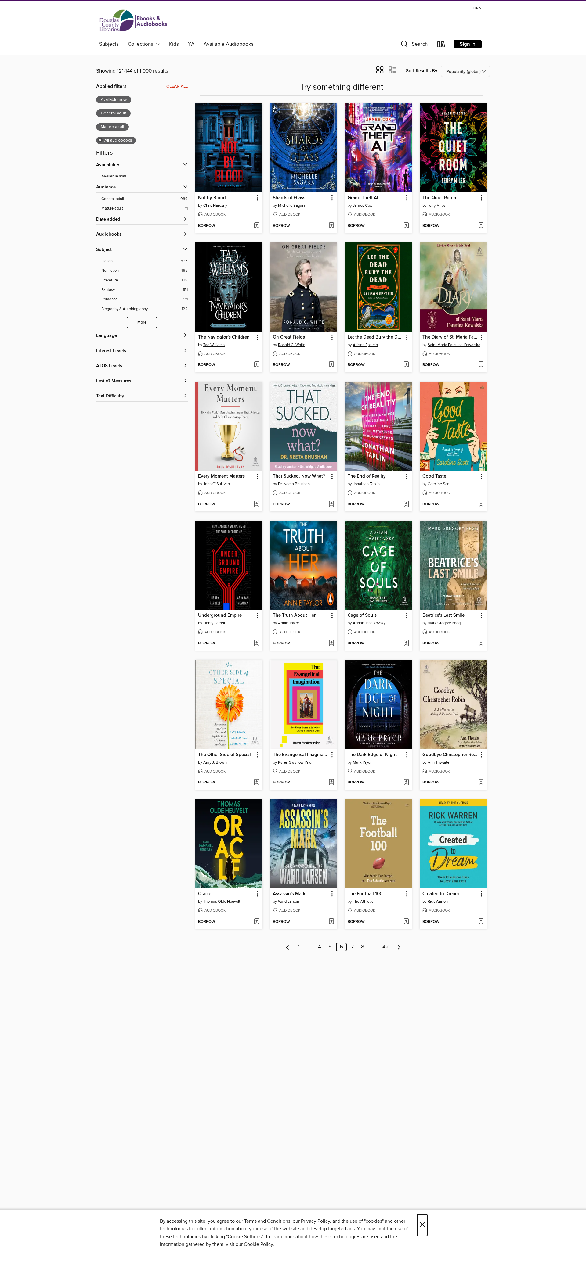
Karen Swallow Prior (295, 762)
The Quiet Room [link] (439, 198)
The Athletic (363, 901)
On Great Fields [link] (289, 337)
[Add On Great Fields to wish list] (331, 365)
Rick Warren (438, 901)
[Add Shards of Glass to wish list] (331, 226)
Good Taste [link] (434, 476)
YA (191, 44)
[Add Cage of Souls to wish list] (406, 643)
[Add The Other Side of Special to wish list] (256, 783)
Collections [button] (142, 44)
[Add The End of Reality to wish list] (406, 504)
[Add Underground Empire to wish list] (256, 643)
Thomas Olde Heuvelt (221, 901)
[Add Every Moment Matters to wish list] (256, 504)
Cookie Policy (258, 1244)
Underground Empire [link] (220, 615)
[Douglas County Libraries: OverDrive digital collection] (133, 21)
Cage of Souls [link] (362, 615)
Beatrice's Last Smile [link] (443, 615)
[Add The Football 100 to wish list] (406, 922)
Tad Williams (214, 344)
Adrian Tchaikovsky (369, 623)
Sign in (468, 44)
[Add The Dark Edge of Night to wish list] (406, 783)
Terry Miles (437, 205)
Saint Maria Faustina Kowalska (454, 344)
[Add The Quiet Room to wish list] (481, 226)
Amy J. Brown (215, 762)
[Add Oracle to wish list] (256, 922)
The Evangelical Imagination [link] (301, 755)
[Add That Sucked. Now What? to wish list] (331, 504)
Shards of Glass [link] (289, 198)
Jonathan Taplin (366, 484)
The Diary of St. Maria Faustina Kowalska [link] (450, 337)
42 (385, 947)
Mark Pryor (362, 762)
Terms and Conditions (267, 1221)
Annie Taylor (288, 623)
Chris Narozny (215, 205)
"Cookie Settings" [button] (244, 1237)
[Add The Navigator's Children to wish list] (256, 365)
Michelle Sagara (292, 205)
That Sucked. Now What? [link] (299, 476)
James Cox (362, 205)
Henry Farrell (214, 623)
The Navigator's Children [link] (224, 337)
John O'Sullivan (216, 484)
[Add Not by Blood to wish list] (256, 226)
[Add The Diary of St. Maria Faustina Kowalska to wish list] (481, 365)
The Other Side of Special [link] (224, 755)
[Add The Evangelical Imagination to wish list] (331, 783)
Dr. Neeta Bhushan (294, 484)
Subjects (109, 44)
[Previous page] (288, 947)
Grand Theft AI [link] (363, 198)
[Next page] (399, 947)
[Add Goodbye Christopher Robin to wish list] (481, 783)
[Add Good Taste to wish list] (481, 504)
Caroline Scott (440, 484)
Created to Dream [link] (440, 894)
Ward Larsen (288, 901)
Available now (113, 176)
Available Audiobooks (229, 44)
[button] (413, 45)
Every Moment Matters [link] (221, 476)
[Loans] (441, 45)
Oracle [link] (204, 894)
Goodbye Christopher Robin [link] (450, 755)
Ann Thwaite (438, 762)
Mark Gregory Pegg (444, 623)
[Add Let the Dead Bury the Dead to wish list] (406, 365)
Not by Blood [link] (212, 198)
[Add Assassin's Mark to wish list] (331, 922)
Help (477, 8)
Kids (174, 44)
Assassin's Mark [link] (289, 894)
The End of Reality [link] (367, 476)
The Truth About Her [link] (294, 615)
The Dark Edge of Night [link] (372, 755)
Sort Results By (421, 71)
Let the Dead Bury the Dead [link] (375, 337)
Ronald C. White (291, 344)
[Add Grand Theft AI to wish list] (406, 226)
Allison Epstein (365, 344)
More (141, 322)
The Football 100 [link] (365, 894)
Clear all (177, 86)
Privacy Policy (315, 1221)
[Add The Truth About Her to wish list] (331, 643)
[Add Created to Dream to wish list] (481, 922)
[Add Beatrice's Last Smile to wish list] (481, 643)
